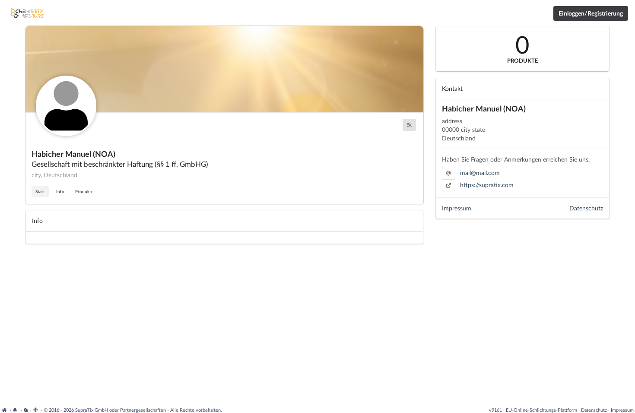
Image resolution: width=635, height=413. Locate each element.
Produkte (84, 191)
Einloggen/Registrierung (591, 13)
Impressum (456, 208)
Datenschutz (586, 208)
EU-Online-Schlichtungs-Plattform (541, 410)
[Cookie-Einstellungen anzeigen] (26, 410)
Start (40, 191)
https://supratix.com (487, 184)
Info (60, 191)
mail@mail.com (480, 172)
